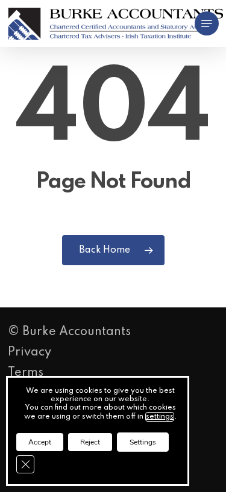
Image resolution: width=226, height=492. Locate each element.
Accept (39, 442)
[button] (207, 23)
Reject (90, 442)
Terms (25, 373)
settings (160, 416)
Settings (143, 442)
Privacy (29, 352)
